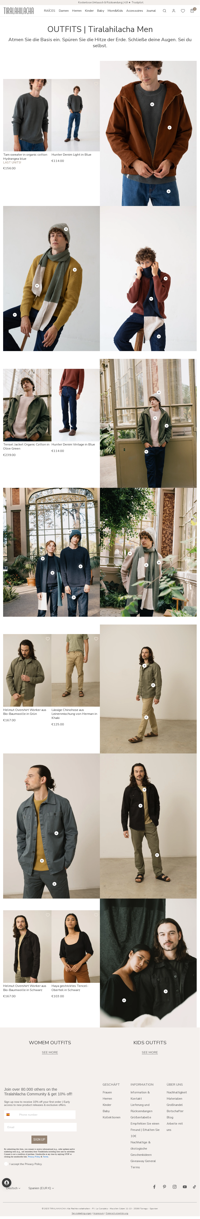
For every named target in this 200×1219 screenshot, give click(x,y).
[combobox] (10, 1115)
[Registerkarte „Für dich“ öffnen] (6, 1182)
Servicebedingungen (82, 1213)
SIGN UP (39, 1139)
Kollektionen (111, 1117)
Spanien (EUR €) (39, 1188)
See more (150, 1052)
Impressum (98, 1213)
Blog (170, 1117)
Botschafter (175, 1111)
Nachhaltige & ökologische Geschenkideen (141, 1148)
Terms (45, 1157)
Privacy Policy (34, 1157)
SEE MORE (50, 1052)
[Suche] (164, 10)
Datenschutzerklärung (117, 1213)
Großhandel (175, 1105)
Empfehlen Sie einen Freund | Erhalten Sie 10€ (145, 1129)
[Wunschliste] (183, 10)
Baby (106, 1111)
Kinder (107, 1105)
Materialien (174, 1099)
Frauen (107, 1092)
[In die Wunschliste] (47, 83)
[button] (63, 10)
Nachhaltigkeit (177, 1092)
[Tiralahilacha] (18, 11)
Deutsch (12, 1188)
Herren (107, 1099)
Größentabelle (141, 1117)
